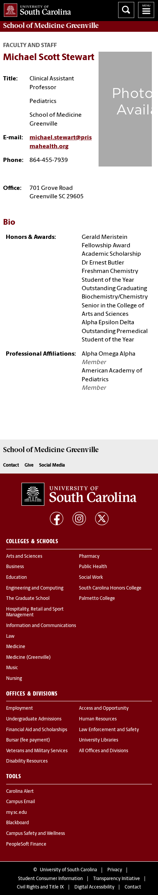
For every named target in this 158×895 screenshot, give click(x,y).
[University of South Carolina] (79, 494)
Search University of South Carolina (126, 10)
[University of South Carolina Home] (35, 8)
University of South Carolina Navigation (146, 10)
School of (51, 25)
